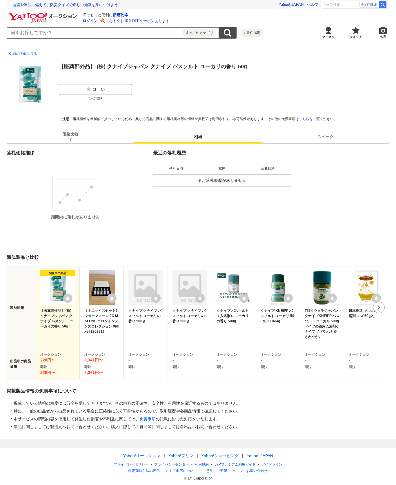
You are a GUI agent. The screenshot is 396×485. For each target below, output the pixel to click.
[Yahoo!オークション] (43, 14)
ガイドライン (271, 464)
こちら (304, 119)
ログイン (90, 21)
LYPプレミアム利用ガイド (235, 464)
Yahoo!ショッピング (220, 455)
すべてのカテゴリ (199, 33)
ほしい (99, 89)
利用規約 (202, 464)
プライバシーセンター (171, 464)
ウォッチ (355, 37)
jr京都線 (370, 5)
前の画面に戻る (25, 54)
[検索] (382, 4)
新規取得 (120, 15)
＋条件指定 (251, 33)
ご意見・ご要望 (215, 471)
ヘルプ (312, 4)
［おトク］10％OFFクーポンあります (137, 21)
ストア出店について (181, 471)
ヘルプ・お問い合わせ (250, 471)
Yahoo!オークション (141, 455)
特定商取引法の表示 (144, 471)
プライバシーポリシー (131, 464)
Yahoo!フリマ (180, 455)
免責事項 (147, 419)
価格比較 (70, 137)
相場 (198, 136)
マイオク (328, 37)
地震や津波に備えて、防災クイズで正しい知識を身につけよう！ (67, 5)
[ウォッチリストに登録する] (67, 298)
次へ (379, 307)
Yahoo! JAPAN (291, 4)
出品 (383, 37)
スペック (325, 136)
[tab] (70, 136)
